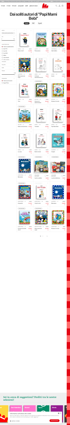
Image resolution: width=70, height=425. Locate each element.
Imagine (53, 151)
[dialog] (35, 418)
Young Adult (21, 5)
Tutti (26, 23)
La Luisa (20, 151)
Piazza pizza (37, 50)
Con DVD (5, 53)
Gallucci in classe (34, 5)
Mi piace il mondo (55, 101)
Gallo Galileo (54, 50)
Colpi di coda (38, 203)
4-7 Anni (8, 5)
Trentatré (37, 126)
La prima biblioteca (55, 178)
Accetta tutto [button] (54, 420)
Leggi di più (36, 417)
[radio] (27, 23)
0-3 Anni (3, 5)
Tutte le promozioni (7, 80)
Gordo (52, 76)
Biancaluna (20, 177)
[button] (15, 421)
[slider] (1, 40)
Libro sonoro (6, 59)
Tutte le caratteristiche (8, 46)
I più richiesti (6, 57)
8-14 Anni (14, 5)
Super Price (6, 83)
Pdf (33, 23)
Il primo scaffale (38, 178)
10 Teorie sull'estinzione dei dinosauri (39, 76)
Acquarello (20, 203)
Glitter (4, 55)
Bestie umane (38, 151)
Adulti (26, 5)
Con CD (5, 51)
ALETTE (5, 49)
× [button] (60, 413)
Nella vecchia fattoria (22, 126)
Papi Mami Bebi (54, 126)
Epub (40, 23)
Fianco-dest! (21, 50)
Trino (19, 101)
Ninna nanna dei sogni (21, 76)
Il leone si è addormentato (38, 102)
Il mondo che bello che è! (22, 229)
